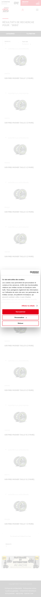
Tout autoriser (20, 312)
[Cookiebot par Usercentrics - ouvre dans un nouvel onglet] (30, 272)
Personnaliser (19, 317)
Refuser (20, 323)
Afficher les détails (28, 306)
